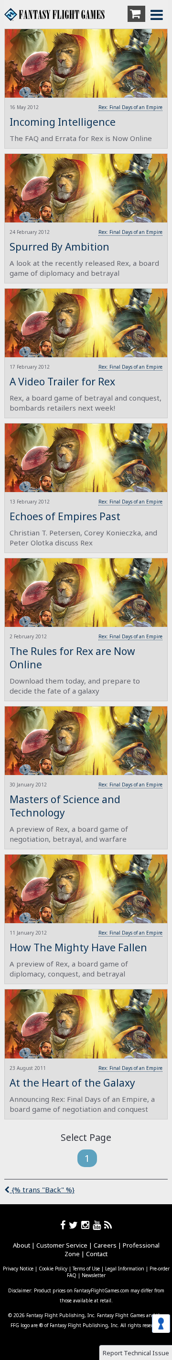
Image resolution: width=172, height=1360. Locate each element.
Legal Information (124, 1268)
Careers (105, 1245)
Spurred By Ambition (59, 246)
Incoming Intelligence (63, 122)
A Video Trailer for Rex (62, 381)
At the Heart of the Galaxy (72, 1082)
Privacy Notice (18, 1268)
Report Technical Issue (136, 1353)
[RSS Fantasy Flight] (108, 1225)
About (21, 1245)
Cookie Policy (53, 1268)
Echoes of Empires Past (65, 516)
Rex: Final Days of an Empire (130, 107)
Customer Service (61, 1245)
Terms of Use (86, 1268)
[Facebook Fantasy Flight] (64, 1225)
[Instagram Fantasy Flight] (87, 1225)
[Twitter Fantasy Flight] (75, 1225)
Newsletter (94, 1275)
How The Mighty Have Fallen (78, 947)
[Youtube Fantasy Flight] (98, 1225)
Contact (97, 1253)
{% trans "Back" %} (42, 1189)
